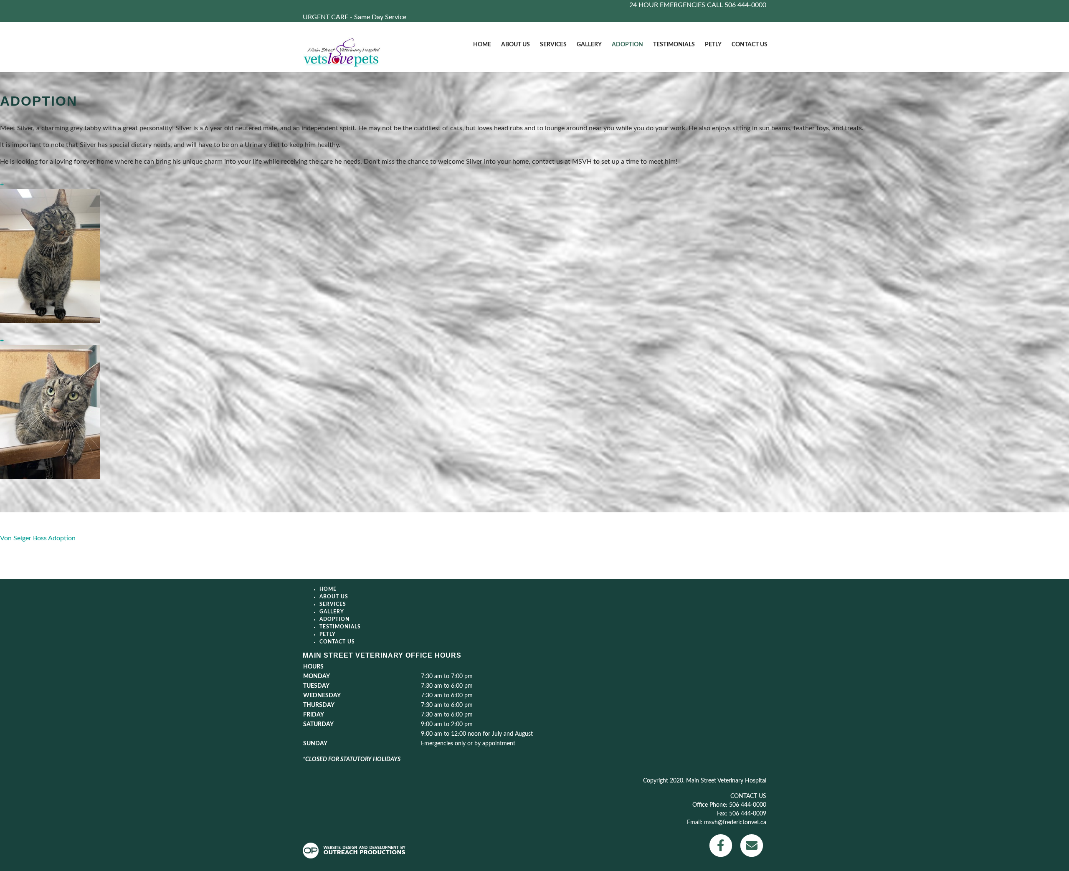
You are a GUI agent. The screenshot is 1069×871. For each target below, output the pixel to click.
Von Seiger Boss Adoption (38, 538)
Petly (713, 45)
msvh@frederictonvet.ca (735, 822)
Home (482, 45)
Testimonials (674, 45)
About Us (515, 45)
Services (553, 45)
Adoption (627, 45)
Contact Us (750, 45)
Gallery (589, 45)
